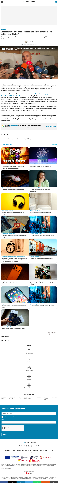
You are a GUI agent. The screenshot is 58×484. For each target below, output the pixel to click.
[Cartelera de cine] (29, 369)
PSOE (28, 138)
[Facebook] (4, 482)
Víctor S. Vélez (30, 41)
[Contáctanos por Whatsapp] (31, 446)
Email (3, 419)
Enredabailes (38, 397)
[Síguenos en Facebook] (19, 446)
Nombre (3, 411)
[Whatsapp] (37, 482)
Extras (51, 450)
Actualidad (3, 29)
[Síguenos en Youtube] (24, 446)
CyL (23, 450)
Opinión (46, 450)
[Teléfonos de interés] (29, 351)
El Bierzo (14, 450)
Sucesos (19, 450)
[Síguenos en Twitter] (22, 446)
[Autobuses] (29, 377)
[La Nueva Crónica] (29, 443)
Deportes (41, 450)
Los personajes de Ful (46, 398)
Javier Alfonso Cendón (18, 138)
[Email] (54, 482)
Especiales (35, 450)
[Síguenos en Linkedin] (29, 446)
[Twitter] (12, 482)
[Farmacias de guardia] (29, 386)
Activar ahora (50, 126)
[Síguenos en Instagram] (26, 446)
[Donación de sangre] (29, 360)
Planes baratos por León (12, 398)
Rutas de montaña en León (27, 398)
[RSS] (38, 446)
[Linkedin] (21, 482)
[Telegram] (29, 482)
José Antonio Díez (6, 138)
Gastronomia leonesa (3, 398)
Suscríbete (6, 434)
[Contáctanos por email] (36, 446)
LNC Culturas (28, 450)
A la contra (19, 398)
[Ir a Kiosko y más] (34, 446)
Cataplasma (54, 397)
